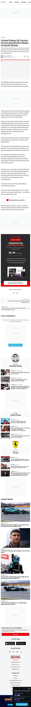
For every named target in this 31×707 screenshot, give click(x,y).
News (10, 2)
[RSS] (21, 651)
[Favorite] (24, 56)
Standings (24, 2)
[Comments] (28, 56)
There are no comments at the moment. (15, 320)
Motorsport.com (15, 664)
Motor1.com (15, 660)
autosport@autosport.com (15, 680)
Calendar (16, 2)
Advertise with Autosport (15, 682)
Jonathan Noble (8, 55)
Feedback (15, 675)
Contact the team (15, 684)
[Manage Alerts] (17, 293)
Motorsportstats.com (15, 666)
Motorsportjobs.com (15, 662)
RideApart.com (15, 669)
